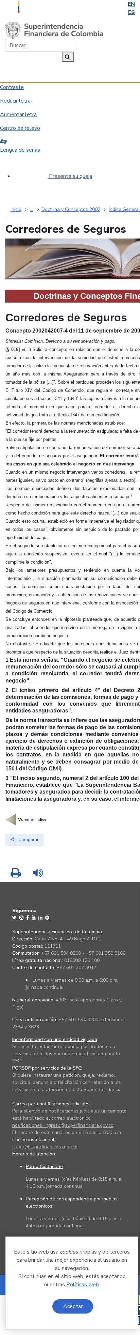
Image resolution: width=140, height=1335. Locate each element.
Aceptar (73, 1306)
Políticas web (82, 1284)
